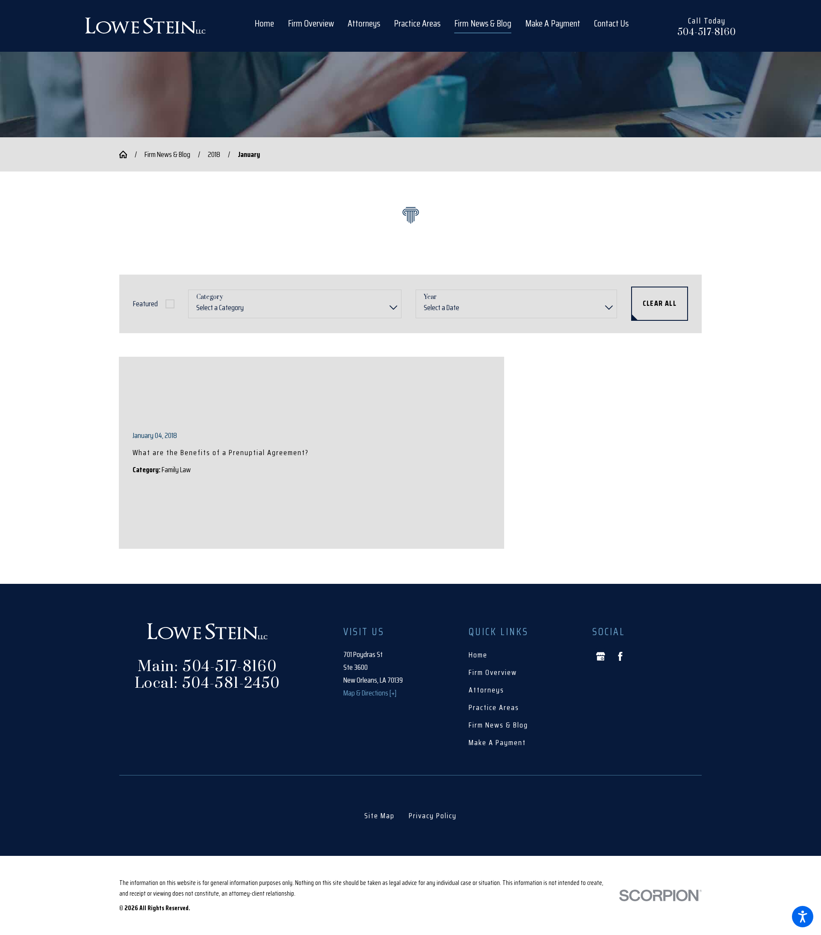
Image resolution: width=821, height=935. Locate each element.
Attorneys (486, 690)
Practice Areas (494, 707)
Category (209, 297)
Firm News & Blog (167, 154)
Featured (145, 304)
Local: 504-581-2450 (207, 683)
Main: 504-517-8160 (207, 667)
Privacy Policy (433, 816)
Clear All (660, 303)
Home (478, 655)
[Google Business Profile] (600, 656)
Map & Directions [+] (369, 693)
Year (430, 297)
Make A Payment (497, 743)
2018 (214, 154)
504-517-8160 (706, 32)
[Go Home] (127, 154)
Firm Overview (493, 672)
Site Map (379, 816)
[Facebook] (620, 656)
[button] (802, 916)
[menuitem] (267, 25)
